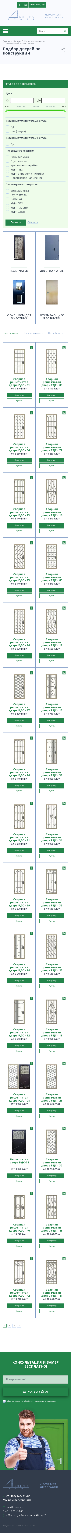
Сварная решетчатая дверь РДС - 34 (19, 967)
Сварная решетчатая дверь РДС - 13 (19, 577)
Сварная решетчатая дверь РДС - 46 (19, 1227)
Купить (19, 400)
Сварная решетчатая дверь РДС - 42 (19, 1292)
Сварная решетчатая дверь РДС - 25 (51, 967)
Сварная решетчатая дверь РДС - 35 (51, 902)
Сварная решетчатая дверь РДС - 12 (51, 642)
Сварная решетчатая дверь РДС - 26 (51, 1097)
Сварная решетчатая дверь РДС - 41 (51, 1292)
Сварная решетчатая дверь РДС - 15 (51, 707)
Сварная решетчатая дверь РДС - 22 (51, 447)
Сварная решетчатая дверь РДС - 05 (51, 382)
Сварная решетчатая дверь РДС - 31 (51, 837)
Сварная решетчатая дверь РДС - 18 (51, 1032)
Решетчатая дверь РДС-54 (19, 1161)
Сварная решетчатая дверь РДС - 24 (19, 772)
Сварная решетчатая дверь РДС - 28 (19, 1097)
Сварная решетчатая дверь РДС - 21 (19, 837)
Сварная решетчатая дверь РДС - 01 (19, 382)
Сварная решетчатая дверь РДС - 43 (51, 1227)
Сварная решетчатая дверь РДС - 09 (51, 577)
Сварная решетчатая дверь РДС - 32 (19, 1032)
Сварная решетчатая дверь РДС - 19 (19, 902)
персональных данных (44, 1401)
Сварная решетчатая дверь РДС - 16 (51, 512)
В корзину (19, 395)
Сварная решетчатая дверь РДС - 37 (51, 1162)
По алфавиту (55, 333)
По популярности (33, 333)
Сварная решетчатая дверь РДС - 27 (19, 707)
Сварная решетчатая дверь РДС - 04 (19, 447)
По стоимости (10, 333)
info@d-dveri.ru (15, 1507)
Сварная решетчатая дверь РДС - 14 (19, 642)
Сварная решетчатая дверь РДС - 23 (19, 512)
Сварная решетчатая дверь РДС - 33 (51, 772)
